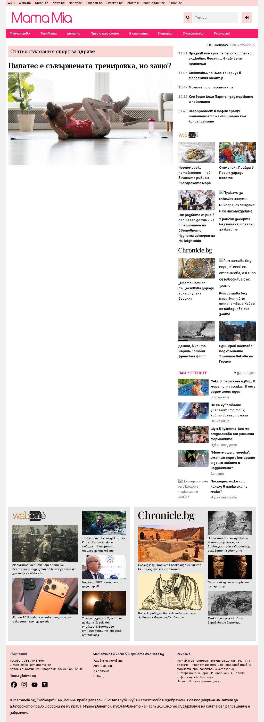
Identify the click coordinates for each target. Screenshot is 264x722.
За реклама (101, 671)
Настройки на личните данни (199, 681)
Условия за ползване (108, 661)
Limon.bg (175, 3)
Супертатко (193, 33)
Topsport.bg (94, 3)
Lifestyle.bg (114, 3)
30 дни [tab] (249, 373)
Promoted (222, 33)
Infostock (133, 3)
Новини (98, 676)
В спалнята (138, 33)
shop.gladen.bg (154, 3)
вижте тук (204, 677)
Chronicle (41, 3)
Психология (220, 421)
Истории (165, 33)
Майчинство (20, 33)
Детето (73, 33)
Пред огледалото (105, 33)
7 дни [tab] (238, 373)
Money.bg (75, 3)
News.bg (58, 3)
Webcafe (25, 3)
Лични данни (102, 666)
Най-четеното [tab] (242, 45)
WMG (11, 3)
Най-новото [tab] (218, 45)
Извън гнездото (224, 444)
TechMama (48, 33)
